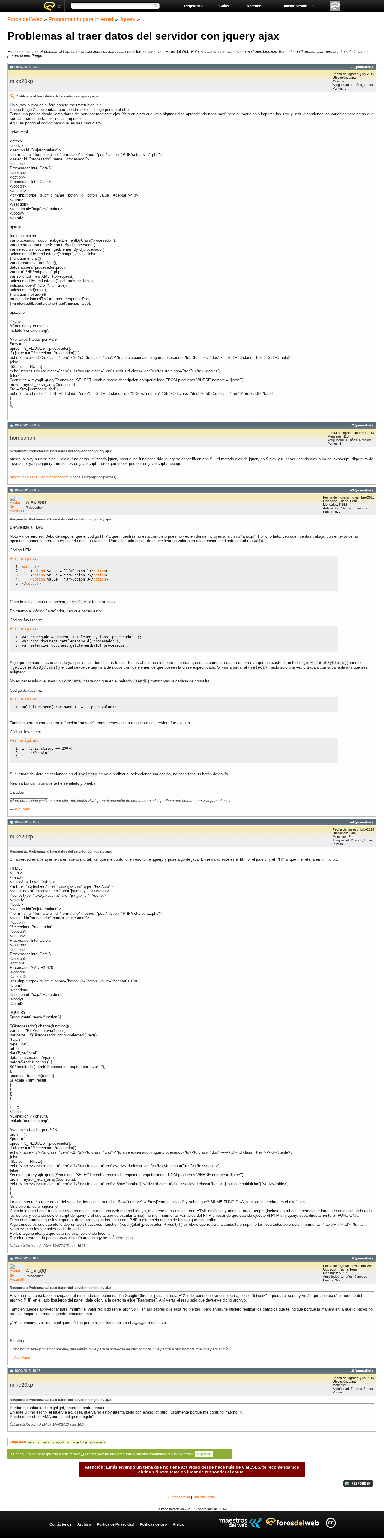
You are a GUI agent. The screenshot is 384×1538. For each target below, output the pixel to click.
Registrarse (194, 6)
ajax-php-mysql (53, 1442)
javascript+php (77, 1442)
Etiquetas (17, 1442)
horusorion (22, 438)
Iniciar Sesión (295, 6)
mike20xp (21, 81)
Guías (224, 6)
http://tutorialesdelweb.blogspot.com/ (39, 477)
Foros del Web (25, 19)
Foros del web (53, 6)
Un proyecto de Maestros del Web (240, 1523)
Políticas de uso (153, 1524)
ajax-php (34, 1442)
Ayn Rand (22, 809)
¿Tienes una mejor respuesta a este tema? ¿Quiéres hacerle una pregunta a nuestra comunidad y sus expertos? (111, 1454)
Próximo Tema (203, 1497)
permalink (364, 67)
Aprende (254, 6)
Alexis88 (36, 502)
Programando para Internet (81, 19)
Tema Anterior (180, 1497)
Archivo (84, 1524)
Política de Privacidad (115, 1524)
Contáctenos (60, 1524)
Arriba (178, 1524)
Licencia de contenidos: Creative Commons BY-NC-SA (331, 1523)
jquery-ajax (97, 1442)
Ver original (24, 558)
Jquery (127, 19)
